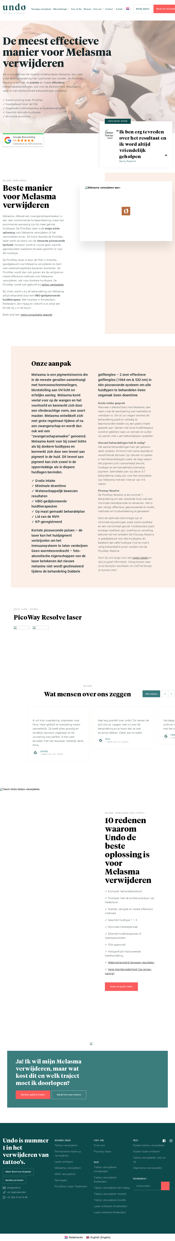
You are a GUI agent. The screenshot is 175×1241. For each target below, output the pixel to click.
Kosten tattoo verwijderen (149, 1145)
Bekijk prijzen (142, 9)
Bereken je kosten (14, 1180)
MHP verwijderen (65, 1174)
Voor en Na (76, 9)
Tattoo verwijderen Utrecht (110, 1193)
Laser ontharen (64, 1161)
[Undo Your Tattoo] (14, 8)
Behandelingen (60, 9)
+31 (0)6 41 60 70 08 (17, 1197)
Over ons (97, 9)
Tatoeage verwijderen (41, 9)
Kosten (119, 9)
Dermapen (61, 1180)
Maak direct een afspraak (18, 1171)
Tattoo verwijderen (66, 1145)
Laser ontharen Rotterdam (110, 1212)
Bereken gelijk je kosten (33, 1094)
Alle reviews (151, 694)
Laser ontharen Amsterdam (110, 1206)
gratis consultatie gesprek (36, 314)
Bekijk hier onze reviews (69, 1094)
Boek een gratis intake (121, 986)
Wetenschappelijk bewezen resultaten (131, 962)
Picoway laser (102, 1151)
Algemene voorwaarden (147, 1167)
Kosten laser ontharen (146, 1151)
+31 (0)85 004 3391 (16, 1192)
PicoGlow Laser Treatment (71, 1186)
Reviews (87, 9)
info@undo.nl (13, 1188)
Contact (109, 9)
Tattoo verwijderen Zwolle (110, 1200)
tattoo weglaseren (53, 284)
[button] (165, 693)
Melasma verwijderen (68, 1167)
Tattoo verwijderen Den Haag (111, 1187)
